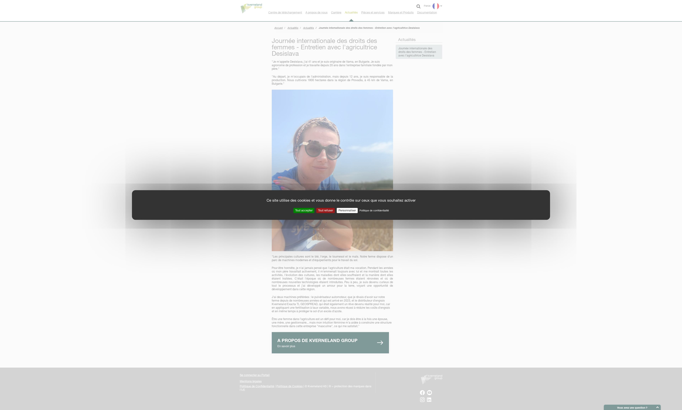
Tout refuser (325, 210)
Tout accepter (304, 210)
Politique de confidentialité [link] (374, 210)
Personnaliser (347, 210)
